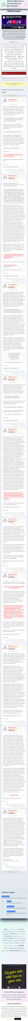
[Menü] (25, 4)
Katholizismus (17, 940)
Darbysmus (15, 931)
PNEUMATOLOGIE (11, 911)
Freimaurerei (6, 933)
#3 (10, 290)
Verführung (6, 948)
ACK (9, 929)
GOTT (22, 936)
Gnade (19, 936)
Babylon (21, 929)
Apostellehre (17, 929)
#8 (9, 651)
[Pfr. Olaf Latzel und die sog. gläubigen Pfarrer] (4, 907)
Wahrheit (19, 948)
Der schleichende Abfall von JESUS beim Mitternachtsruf (14, 898)
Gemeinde (7, 936)
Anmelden (8, 83)
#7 (10, 579)
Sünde (21, 945)
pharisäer (18, 942)
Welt (23, 948)
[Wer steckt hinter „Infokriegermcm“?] (4, 902)
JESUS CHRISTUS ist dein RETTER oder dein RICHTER (15, 3)
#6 (10, 524)
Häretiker (9, 901)
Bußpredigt (9, 931)
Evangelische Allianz (21, 931)
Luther (14, 942)
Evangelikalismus (5, 896)
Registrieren (14, 83)
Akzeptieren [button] (17, 1018)
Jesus (12, 940)
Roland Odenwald (11, 99)
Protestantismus (10, 906)
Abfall (5, 929)
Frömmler (12, 934)
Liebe (10, 943)
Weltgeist (3, 950)
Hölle (24, 938)
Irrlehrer (9, 940)
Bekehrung (4, 931)
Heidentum (5, 938)
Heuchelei (11, 938)
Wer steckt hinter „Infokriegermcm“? (14, 903)
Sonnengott (10, 945)
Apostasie (12, 929)
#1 (10, 104)
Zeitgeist (7, 950)
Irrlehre (5, 940)
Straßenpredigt (15, 945)
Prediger (22, 942)
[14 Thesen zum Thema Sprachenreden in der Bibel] (4, 913)
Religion (5, 945)
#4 (10, 382)
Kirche (23, 940)
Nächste (23, 95)
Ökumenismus (14, 951)
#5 (10, 434)
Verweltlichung (12, 948)
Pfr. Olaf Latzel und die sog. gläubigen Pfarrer (16, 908)
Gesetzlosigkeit (14, 936)
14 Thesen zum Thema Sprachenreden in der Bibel (16, 914)
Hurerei (20, 938)
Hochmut (16, 938)
